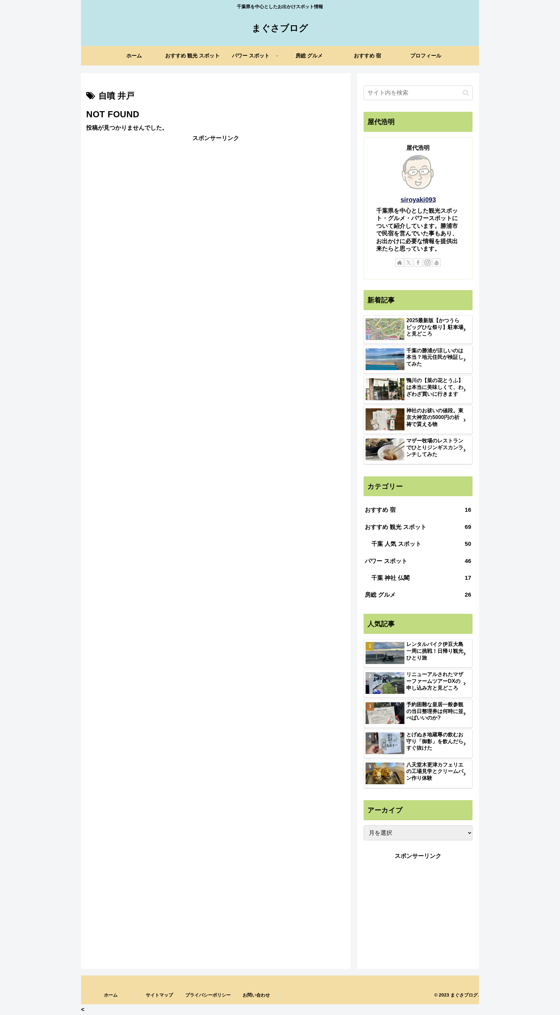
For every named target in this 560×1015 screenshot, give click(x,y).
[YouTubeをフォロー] (436, 262)
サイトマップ (159, 995)
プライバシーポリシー (208, 995)
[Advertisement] (215, 189)
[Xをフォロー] (408, 262)
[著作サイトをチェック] (399, 262)
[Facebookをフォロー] (418, 262)
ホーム (111, 995)
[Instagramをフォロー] (427, 262)
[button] (466, 93)
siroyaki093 (418, 199)
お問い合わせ (256, 995)
